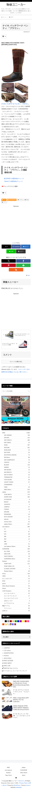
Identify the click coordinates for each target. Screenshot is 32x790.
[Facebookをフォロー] (23, 261)
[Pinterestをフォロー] (8, 265)
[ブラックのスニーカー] (6, 621)
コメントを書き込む (16, 361)
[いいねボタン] (3, 36)
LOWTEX (7, 648)
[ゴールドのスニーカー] (6, 624)
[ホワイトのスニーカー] (3, 621)
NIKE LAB (7, 665)
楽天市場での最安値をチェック (14, 178)
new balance (8, 770)
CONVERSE (23, 770)
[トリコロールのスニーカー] (13, 624)
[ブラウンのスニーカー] (11, 621)
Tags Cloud (8, 775)
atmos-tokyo (7, 658)
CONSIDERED (12, 199)
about (23, 775)
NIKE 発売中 (8, 663)
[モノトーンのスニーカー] (16, 624)
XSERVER (19, 787)
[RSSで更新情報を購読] (16, 269)
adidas (24, 767)
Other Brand (23, 772)
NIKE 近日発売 (8, 660)
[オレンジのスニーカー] (3, 624)
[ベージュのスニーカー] (13, 621)
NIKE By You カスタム (11, 668)
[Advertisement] (16, 223)
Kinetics (6, 655)
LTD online (7, 650)
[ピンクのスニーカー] (28, 621)
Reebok (8, 772)
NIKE (4, 199)
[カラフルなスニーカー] (11, 624)
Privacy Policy (23, 783)
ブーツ (4, 202)
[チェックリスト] (16, 778)
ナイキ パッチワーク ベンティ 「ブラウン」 (15, 104)
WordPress (17, 785)
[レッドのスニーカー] (26, 621)
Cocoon (28, 785)
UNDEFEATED (9, 653)
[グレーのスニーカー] (8, 621)
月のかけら (21, 780)
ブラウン (21, 199)
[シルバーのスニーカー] (8, 624)
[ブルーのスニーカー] (18, 621)
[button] (21, 251)
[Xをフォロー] (8, 261)
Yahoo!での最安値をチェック (13, 181)
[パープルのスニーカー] (21, 621)
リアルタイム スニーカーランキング (15, 671)
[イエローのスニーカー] (23, 621)
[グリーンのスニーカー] (16, 621)
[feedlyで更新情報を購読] (23, 265)
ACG (27, 199)
